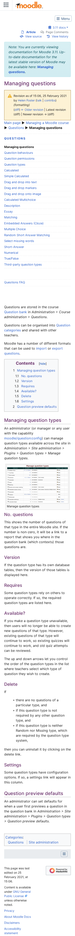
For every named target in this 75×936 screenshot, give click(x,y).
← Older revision (32, 109)
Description (12, 205)
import (41, 348)
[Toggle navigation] (5, 6)
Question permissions (19, 158)
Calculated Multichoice (20, 199)
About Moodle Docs (17, 916)
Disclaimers (12, 922)
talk (39, 100)
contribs (49, 100)
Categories (14, 837)
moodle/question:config (23, 438)
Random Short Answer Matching (27, 235)
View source (33, 36)
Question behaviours (18, 152)
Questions (16, 128)
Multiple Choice (15, 229)
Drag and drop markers (20, 188)
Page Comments (57, 32)
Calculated (11, 170)
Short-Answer (14, 247)
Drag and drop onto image (22, 194)
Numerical (11, 252)
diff (17, 109)
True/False (11, 258)
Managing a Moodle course (47, 123)
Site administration (43, 842)
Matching (10, 217)
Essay (8, 211)
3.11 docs (58, 27)
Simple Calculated (16, 176)
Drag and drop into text (20, 182)
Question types (14, 164)
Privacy (9, 910)
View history (60, 36)
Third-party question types (23, 264)
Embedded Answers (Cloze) (24, 223)
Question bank (15, 312)
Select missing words (19, 241)
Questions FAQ (14, 282)
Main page (12, 123)
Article (31, 32)
